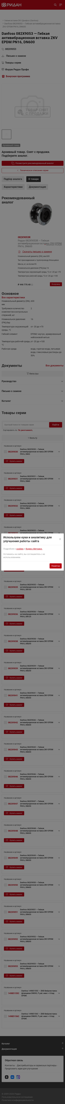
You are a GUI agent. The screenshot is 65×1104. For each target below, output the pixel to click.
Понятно (55, 566)
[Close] (60, 539)
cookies (19, 549)
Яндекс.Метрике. (34, 549)
